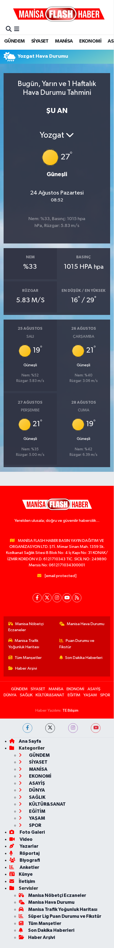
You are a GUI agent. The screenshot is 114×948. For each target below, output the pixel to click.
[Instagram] (57, 597)
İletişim (27, 881)
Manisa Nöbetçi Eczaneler (26, 627)
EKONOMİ (90, 41)
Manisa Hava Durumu (85, 624)
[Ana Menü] (16, 29)
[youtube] (95, 728)
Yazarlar (28, 846)
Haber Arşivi (26, 668)
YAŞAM (90, 695)
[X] (47, 597)
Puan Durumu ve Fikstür (77, 644)
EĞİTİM (74, 695)
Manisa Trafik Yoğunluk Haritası (23, 644)
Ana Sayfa (30, 741)
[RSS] (76, 597)
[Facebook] (37, 597)
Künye (26, 874)
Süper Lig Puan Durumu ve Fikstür (64, 916)
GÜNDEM (14, 41)
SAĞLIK (26, 695)
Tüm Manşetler (28, 658)
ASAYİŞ (94, 689)
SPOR (105, 695)
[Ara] (9, 29)
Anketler (29, 867)
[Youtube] (66, 597)
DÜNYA (10, 695)
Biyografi (29, 860)
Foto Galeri (32, 832)
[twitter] (50, 728)
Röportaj (29, 853)
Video (26, 839)
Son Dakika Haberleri (83, 658)
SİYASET (40, 41)
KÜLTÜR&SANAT (50, 695)
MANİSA (64, 41)
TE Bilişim (70, 710)
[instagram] (73, 728)
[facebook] (27, 728)
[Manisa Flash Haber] (59, 13)
